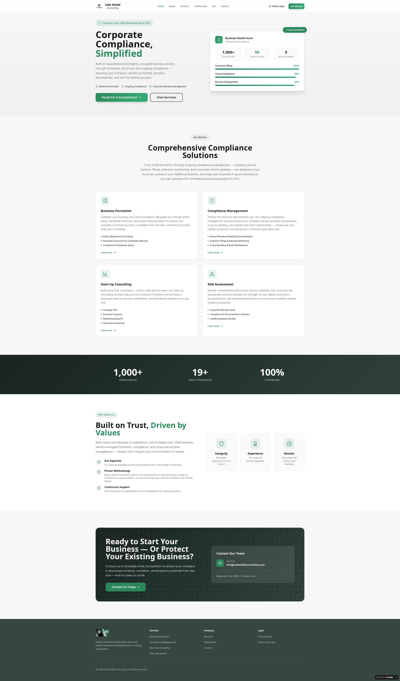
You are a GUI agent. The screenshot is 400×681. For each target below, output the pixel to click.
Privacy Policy (265, 636)
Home (161, 6)
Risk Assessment (158, 653)
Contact (225, 6)
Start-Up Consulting (160, 647)
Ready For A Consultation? (120, 97)
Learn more (106, 252)
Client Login (278, 6)
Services (184, 6)
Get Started (296, 6)
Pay (214, 6)
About (172, 6)
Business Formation (159, 636)
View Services (166, 97)
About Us (208, 636)
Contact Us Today (124, 587)
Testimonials (200, 6)
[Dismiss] (396, 677)
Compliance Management (163, 642)
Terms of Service (266, 642)
